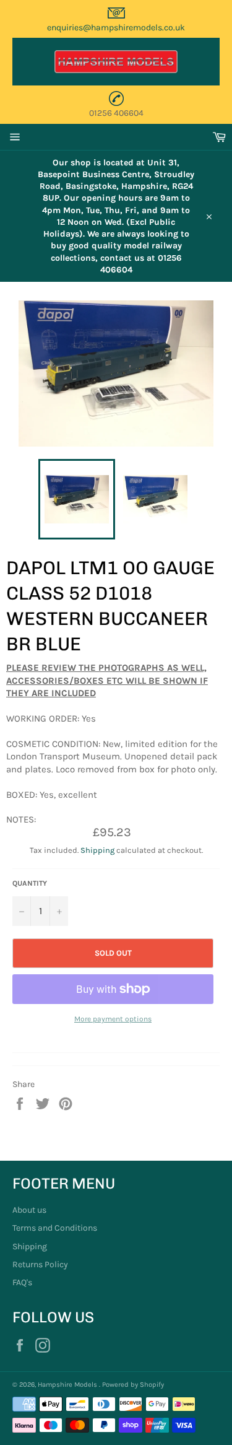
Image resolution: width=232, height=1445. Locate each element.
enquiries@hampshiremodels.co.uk (116, 27)
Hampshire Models (68, 1385)
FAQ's (22, 1282)
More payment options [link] (113, 1019)
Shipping (97, 850)
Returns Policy (40, 1264)
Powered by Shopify (133, 1385)
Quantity (29, 883)
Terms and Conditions (54, 1228)
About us (29, 1210)
